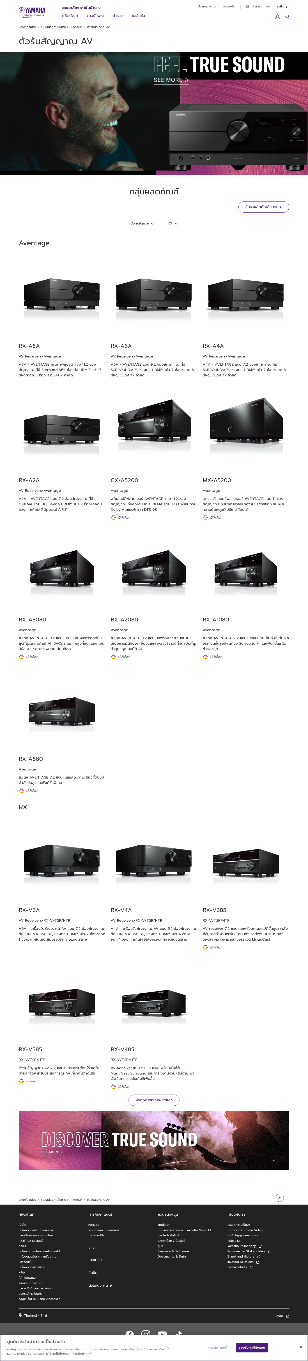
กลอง (22, 1246)
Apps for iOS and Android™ (39, 1299)
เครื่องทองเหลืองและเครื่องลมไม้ (39, 1251)
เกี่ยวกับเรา (236, 1214)
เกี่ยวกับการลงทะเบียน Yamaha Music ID (184, 1230)
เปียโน (22, 1225)
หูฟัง (22, 1272)
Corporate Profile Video (245, 1230)
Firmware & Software (173, 1251)
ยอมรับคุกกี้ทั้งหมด (252, 1347)
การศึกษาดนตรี (100, 1214)
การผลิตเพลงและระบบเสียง (36, 1235)
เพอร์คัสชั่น (25, 1262)
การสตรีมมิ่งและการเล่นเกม (36, 1288)
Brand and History (241, 1256)
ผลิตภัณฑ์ (70, 15)
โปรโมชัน (138, 15)
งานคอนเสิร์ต (96, 1235)
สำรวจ (118, 15)
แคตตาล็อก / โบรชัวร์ (171, 1241)
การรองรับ (228, 7)
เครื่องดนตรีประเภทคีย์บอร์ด (36, 1230)
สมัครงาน (234, 1241)
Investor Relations (241, 1262)
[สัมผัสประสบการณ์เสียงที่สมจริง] (154, 1140)
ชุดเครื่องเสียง (28, 27)
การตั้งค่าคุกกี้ (82, 1353)
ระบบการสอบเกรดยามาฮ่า (104, 1230)
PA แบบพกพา (28, 1278)
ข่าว (91, 1247)
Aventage (140, 223)
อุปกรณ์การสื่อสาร (30, 1294)
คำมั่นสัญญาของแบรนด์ (243, 1235)
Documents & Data (172, 1256)
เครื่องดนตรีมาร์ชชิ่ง (32, 1267)
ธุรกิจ (280, 7)
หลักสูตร (93, 1225)
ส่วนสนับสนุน (168, 1214)
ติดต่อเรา (164, 1225)
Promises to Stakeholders (247, 1251)
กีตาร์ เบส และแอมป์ (31, 1241)
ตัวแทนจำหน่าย (207, 7)
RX (170, 223)
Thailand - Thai (261, 7)
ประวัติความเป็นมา (239, 1225)
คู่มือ (160, 1246)
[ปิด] (301, 1347)
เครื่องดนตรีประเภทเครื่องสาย (37, 1256)
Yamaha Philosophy (242, 1246)
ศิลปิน (92, 1273)
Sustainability (237, 1267)
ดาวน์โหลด (95, 15)
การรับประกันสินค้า (169, 1235)
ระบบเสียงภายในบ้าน (79, 8)
